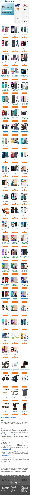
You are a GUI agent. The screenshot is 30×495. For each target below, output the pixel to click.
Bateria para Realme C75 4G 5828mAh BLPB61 (24, 383)
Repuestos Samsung (17, 6)
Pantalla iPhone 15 (25, 214)
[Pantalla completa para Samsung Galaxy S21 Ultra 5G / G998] (24, 57)
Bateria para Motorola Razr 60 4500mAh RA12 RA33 (15, 369)
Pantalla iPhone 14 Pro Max (15, 131)
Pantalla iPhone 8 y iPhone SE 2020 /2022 (5, 298)
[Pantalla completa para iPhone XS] (5, 308)
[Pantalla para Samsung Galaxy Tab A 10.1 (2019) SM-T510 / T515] (24, 182)
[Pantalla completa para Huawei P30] (15, 294)
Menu (1, 1)
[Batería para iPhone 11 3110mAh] (15, 99)
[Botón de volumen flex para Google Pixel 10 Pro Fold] (15, 393)
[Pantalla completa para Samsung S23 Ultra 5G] (15, 29)
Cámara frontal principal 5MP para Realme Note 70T (24, 369)
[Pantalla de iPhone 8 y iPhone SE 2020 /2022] (5, 294)
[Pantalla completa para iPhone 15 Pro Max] (24, 113)
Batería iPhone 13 (15, 61)
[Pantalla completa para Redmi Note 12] (5, 141)
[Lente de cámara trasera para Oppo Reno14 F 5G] (5, 379)
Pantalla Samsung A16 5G (5, 103)
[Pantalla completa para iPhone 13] (24, 43)
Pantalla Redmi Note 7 (15, 242)
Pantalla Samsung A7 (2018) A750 (24, 228)
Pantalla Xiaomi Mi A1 (24, 270)
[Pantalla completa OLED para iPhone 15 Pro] (24, 127)
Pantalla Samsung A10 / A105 (15, 256)
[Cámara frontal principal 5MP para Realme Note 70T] (24, 365)
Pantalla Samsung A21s (14, 284)
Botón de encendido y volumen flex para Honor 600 (5, 397)
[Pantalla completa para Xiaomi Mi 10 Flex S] (15, 350)
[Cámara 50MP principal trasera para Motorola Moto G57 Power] (24, 407)
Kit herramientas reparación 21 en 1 (24, 89)
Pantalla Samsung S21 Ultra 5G (24, 61)
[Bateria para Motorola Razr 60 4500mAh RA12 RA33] (15, 365)
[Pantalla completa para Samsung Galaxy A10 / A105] (15, 252)
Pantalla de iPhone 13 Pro (5, 61)
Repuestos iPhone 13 (25, 10)
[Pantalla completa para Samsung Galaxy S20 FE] (15, 182)
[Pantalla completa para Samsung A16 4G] (24, 141)
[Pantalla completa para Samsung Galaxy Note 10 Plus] (5, 196)
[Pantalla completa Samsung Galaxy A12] (24, 238)
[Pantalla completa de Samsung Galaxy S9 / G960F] (5, 336)
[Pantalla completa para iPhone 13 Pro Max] (24, 71)
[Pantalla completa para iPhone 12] (5, 113)
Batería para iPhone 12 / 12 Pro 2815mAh (15, 47)
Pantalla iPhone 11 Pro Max (15, 214)
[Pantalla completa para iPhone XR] (5, 155)
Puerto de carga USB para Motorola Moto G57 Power (15, 383)
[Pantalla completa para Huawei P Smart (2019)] (15, 266)
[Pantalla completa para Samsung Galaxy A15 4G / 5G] (24, 99)
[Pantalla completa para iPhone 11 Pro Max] (15, 210)
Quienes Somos (13, 490)
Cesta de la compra (29, 1)
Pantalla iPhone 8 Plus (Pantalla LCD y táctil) (5, 284)
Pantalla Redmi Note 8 (24, 284)
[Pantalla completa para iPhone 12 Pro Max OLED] (15, 169)
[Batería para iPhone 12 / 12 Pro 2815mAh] (15, 43)
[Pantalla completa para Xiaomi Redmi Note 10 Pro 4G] (24, 169)
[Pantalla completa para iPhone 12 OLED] (5, 71)
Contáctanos (12, 489)
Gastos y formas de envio (24, 488)
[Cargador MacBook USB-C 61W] (15, 336)
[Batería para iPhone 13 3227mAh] (15, 57)
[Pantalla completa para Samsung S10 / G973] (5, 169)
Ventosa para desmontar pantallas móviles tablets (5, 215)
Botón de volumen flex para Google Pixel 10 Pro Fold (15, 397)
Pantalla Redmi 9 (5, 256)
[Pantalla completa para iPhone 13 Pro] (5, 57)
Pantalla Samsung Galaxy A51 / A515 (5, 242)
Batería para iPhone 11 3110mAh (14, 103)
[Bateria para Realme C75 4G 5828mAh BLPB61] (24, 379)
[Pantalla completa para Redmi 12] (5, 224)
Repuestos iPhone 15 (25, 22)
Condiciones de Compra (24, 489)
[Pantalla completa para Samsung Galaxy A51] (5, 238)
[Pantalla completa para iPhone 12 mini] (15, 155)
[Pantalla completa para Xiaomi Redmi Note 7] (15, 238)
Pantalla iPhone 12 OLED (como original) (5, 75)
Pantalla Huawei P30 (15, 298)
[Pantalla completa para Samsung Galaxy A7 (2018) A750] (24, 224)
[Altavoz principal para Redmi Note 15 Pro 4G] (5, 407)
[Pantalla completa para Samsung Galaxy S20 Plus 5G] (24, 196)
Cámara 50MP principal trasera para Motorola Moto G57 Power (24, 411)
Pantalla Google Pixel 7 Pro (15, 117)
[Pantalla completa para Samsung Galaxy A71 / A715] (15, 308)
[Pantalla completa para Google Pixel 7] (5, 182)
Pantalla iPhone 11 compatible (15, 75)
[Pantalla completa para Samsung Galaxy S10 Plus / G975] (5, 85)
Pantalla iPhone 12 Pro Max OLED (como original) (15, 173)
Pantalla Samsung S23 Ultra (15, 33)
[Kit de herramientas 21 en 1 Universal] (24, 85)
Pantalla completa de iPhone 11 (5, 33)
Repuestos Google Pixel (25, 18)
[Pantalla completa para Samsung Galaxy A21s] (15, 280)
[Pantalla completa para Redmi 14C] (15, 196)
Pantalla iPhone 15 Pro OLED (24, 131)
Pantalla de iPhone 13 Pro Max (24, 75)
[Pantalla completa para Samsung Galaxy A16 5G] (5, 99)
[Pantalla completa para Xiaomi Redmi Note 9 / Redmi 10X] (5, 266)
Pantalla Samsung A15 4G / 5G (24, 103)
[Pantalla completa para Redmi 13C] (15, 141)
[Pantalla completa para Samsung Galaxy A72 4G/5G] (5, 350)
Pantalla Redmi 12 (5, 228)
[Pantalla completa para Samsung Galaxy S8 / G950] (24, 322)
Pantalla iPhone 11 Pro (5, 131)
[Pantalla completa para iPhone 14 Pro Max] (15, 127)
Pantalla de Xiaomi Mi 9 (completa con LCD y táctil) (24, 256)
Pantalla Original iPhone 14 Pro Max (15, 89)
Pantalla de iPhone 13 (24, 47)
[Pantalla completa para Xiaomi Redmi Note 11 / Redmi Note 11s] (24, 294)
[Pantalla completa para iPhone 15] (24, 210)
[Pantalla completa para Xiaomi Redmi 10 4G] (5, 322)
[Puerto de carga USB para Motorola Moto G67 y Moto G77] (5, 365)
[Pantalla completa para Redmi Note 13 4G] (24, 155)
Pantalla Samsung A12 (24, 242)
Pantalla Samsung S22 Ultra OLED (24, 33)
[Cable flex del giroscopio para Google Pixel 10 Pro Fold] (24, 393)
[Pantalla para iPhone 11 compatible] (15, 71)
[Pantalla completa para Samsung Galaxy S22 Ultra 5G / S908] (24, 29)
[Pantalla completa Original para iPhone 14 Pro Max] (15, 85)
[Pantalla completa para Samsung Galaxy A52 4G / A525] (15, 322)
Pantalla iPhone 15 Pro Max (24, 117)
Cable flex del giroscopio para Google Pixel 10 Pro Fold (25, 397)
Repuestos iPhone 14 (18, 22)
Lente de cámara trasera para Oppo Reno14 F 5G (5, 383)
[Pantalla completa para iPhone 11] (5, 29)
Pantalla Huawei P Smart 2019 (15, 270)
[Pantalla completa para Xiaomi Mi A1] (24, 266)
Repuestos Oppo (17, 18)
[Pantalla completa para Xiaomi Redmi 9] (5, 252)
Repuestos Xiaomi (17, 10)
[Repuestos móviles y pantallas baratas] (10, 1)
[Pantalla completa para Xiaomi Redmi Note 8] (24, 280)
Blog (11, 491)
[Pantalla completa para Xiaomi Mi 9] (24, 252)
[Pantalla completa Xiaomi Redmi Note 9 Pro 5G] (24, 336)
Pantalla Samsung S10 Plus (5, 89)
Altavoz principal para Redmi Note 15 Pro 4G (5, 411)
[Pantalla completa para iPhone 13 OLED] (5, 43)
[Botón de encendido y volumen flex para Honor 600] (5, 393)
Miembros (24, 1)
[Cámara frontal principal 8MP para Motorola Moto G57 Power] (15, 407)
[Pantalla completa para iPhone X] (15, 224)
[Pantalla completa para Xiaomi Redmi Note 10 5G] (24, 308)
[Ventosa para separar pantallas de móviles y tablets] (5, 210)
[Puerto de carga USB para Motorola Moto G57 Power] (15, 379)
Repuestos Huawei (25, 6)
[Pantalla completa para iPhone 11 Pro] (5, 127)
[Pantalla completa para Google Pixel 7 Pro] (15, 113)
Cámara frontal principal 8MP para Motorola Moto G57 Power (15, 411)
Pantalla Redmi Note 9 (5, 270)
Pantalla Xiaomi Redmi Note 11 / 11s (24, 298)
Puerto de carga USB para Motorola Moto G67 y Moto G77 (5, 369)
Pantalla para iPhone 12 (5, 117)
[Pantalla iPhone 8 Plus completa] (5, 280)
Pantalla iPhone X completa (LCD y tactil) (15, 228)
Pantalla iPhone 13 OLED (5, 47)
